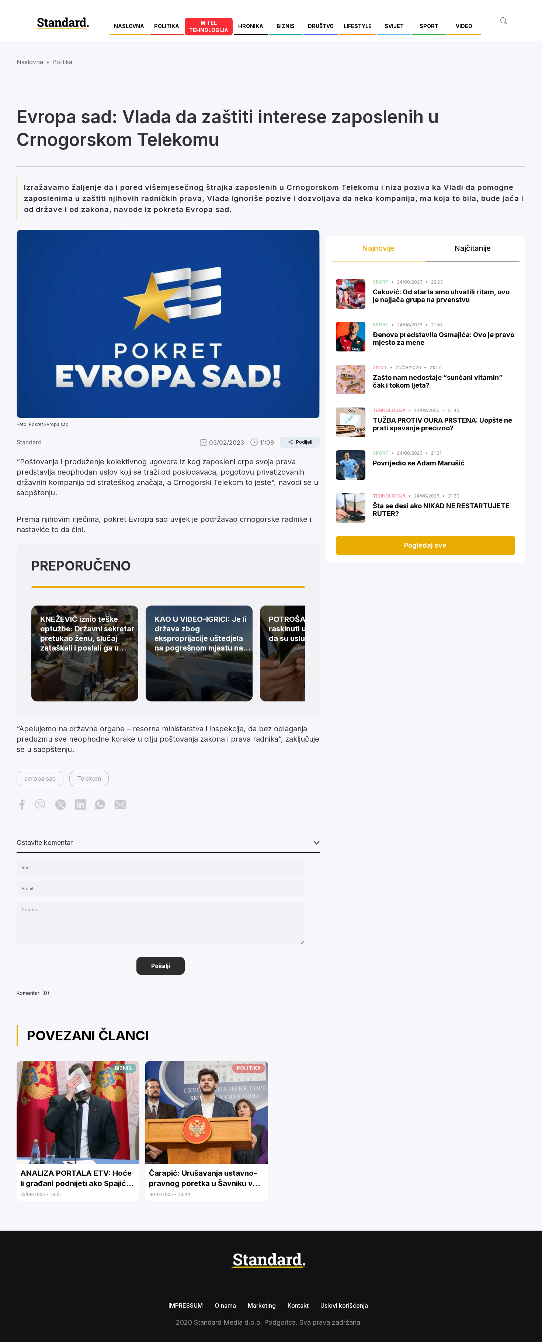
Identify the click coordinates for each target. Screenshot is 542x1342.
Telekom (89, 778)
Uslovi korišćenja (344, 1305)
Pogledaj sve (425, 545)
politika (62, 62)
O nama (225, 1305)
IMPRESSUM (185, 1305)
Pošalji (160, 966)
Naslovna (30, 62)
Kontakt (298, 1305)
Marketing (262, 1305)
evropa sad (40, 778)
